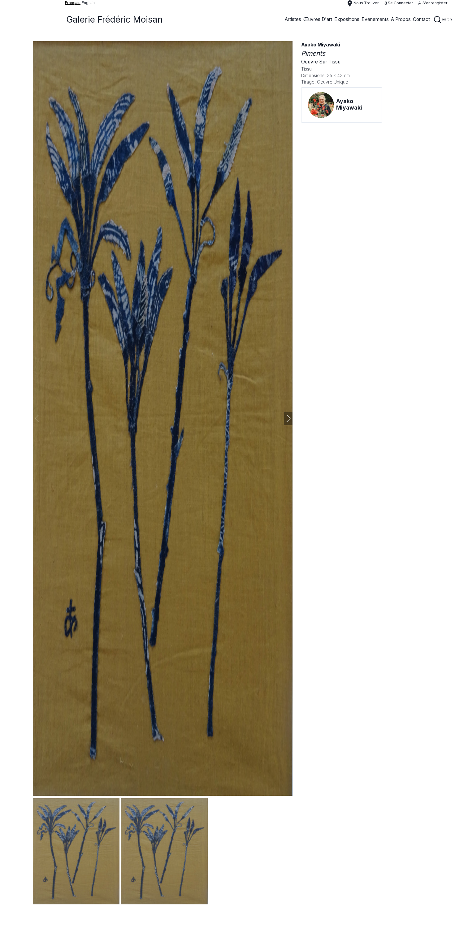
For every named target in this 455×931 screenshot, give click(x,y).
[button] (288, 418)
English (88, 2)
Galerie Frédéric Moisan (114, 19)
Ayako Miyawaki (320, 45)
